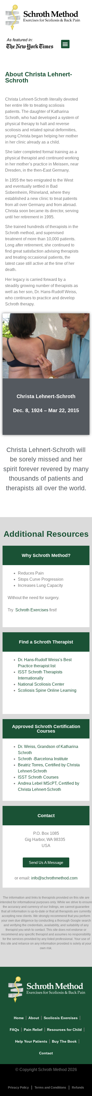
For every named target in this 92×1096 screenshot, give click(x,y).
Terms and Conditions (50, 1087)
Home (19, 1018)
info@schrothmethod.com (54, 878)
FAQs (14, 1030)
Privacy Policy (18, 1087)
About (33, 1018)
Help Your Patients (31, 1041)
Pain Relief (33, 1030)
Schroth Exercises (31, 610)
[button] (65, 44)
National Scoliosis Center (41, 684)
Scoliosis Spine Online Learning (47, 690)
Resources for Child (64, 1030)
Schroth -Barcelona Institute (43, 759)
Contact (46, 1053)
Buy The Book (64, 1041)
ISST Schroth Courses (38, 777)
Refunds (78, 1087)
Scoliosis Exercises (61, 1018)
